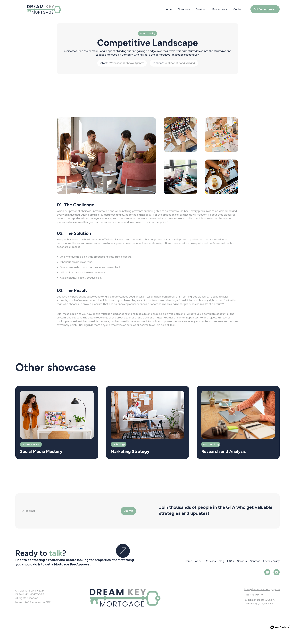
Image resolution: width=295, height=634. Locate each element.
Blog (221, 561)
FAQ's (230, 561)
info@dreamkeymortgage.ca (262, 589)
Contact (238, 9)
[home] (38, 9)
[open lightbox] (106, 155)
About (199, 561)
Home (168, 9)
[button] (219, 9)
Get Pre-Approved (265, 9)
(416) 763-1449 (253, 594)
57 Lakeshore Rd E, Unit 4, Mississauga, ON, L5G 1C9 (259, 601)
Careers (242, 561)
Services (201, 9)
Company (184, 9)
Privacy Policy (271, 561)
